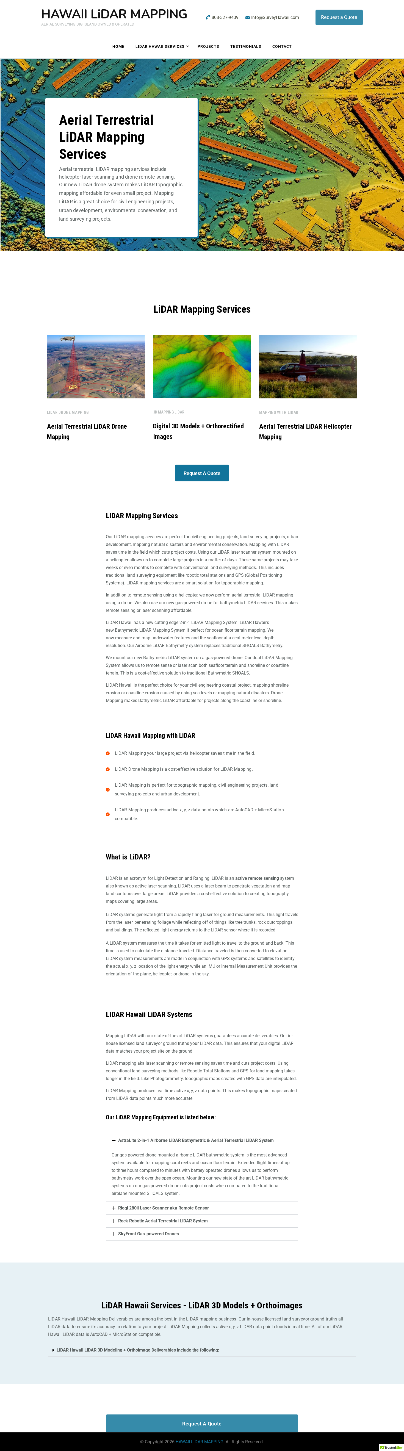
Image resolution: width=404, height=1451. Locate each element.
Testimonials (245, 46)
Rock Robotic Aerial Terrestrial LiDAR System (163, 1220)
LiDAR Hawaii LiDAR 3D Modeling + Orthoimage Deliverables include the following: (138, 1350)
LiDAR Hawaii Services (160, 46)
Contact (282, 46)
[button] (202, 1140)
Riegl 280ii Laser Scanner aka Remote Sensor (163, 1208)
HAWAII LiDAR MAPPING (114, 14)
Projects (208, 46)
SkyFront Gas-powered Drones (148, 1233)
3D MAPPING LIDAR (168, 412)
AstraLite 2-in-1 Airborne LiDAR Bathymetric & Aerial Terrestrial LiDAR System (196, 1140)
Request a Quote (339, 17)
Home (118, 46)
